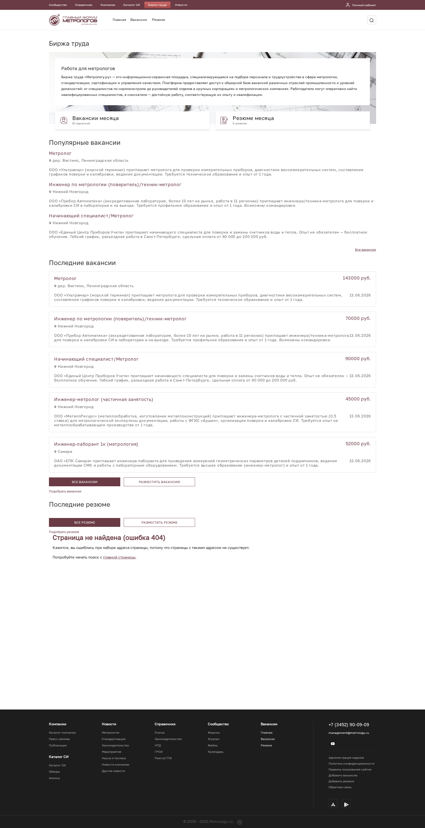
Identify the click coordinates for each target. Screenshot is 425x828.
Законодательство (115, 745)
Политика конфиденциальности (351, 763)
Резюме (158, 19)
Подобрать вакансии (65, 491)
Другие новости (113, 771)
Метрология (110, 732)
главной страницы (119, 557)
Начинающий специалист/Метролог (91, 215)
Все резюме (84, 522)
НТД (158, 745)
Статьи (160, 732)
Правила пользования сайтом (350, 769)
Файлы (213, 745)
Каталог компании (62, 732)
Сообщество (58, 5)
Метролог (60, 153)
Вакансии (138, 19)
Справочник (83, 5)
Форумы (214, 732)
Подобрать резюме (64, 532)
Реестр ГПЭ (163, 758)
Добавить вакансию (343, 775)
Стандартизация (113, 739)
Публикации (58, 745)
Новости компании (115, 764)
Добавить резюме (341, 781)
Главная (119, 19)
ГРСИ (159, 752)
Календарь (215, 752)
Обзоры (54, 771)
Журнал (213, 739)
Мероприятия (111, 752)
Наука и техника (114, 758)
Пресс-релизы (59, 739)
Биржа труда (157, 5)
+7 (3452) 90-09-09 (349, 724)
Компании (108, 5)
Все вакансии (365, 249)
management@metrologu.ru (349, 733)
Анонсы (54, 778)
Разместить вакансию (159, 482)
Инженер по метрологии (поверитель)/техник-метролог (115, 184)
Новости (181, 5)
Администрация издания (346, 757)
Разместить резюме (159, 522)
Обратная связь (340, 787)
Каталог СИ (131, 5)
